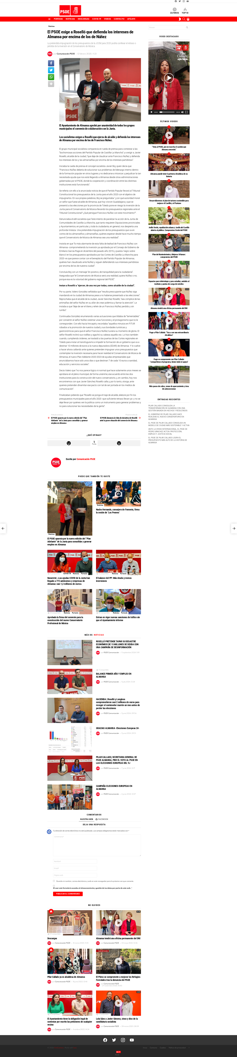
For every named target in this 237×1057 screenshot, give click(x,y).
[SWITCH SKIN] (179, 19)
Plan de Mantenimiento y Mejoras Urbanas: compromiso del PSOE (169, 255)
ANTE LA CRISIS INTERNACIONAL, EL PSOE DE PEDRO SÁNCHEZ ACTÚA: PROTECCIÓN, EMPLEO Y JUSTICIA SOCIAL (167, 431)
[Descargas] (69, 922)
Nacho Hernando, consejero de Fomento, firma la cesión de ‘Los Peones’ (117, 511)
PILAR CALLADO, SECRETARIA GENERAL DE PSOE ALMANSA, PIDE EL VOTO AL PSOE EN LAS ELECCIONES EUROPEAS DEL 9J (117, 760)
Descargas (83, 19)
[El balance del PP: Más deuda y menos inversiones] (118, 562)
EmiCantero (59, 1048)
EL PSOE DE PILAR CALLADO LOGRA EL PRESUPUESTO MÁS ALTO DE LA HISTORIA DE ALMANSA (167, 440)
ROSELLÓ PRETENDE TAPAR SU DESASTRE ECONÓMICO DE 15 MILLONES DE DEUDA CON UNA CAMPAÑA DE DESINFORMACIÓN (117, 644)
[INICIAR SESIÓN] (188, 19)
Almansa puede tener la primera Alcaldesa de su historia (169, 175)
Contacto (119, 19)
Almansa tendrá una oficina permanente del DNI (118, 938)
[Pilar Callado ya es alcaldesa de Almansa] (69, 961)
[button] (169, 78)
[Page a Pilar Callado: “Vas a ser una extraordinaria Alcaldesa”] (169, 321)
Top (51, 911)
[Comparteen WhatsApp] (51, 77)
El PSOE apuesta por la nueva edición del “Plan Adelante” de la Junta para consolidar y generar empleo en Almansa (69, 541)
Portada (58, 19)
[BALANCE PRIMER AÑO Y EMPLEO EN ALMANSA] (69, 681)
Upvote (68, 443)
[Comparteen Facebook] (51, 63)
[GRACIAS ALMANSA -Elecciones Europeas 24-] (69, 739)
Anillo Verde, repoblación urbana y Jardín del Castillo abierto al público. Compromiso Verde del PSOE (169, 228)
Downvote (119, 443)
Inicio (145, 1048)
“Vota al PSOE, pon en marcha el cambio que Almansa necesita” (169, 148)
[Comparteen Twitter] (51, 70)
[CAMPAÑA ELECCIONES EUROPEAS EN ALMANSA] (69, 797)
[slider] (167, 112)
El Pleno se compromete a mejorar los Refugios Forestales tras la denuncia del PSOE (118, 978)
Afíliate (131, 19)
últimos (174, 13)
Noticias (70, 19)
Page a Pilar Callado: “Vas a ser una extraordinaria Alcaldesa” (169, 333)
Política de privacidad (177, 1048)
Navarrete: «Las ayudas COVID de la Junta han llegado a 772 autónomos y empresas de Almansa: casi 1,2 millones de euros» (68, 581)
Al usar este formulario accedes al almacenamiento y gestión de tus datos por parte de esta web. (92, 888)
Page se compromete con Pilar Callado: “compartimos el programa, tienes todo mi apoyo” (169, 360)
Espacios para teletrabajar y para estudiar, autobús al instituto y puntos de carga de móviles (169, 282)
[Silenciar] (182, 112)
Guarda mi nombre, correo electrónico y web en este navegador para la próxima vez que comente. (95, 881)
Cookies (163, 1048)
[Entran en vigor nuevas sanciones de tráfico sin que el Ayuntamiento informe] (118, 601)
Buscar (187, 28)
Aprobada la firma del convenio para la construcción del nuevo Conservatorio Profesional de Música (65, 620)
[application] (169, 78)
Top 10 (185, 13)
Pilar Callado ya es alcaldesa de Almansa (66, 976)
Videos (107, 19)
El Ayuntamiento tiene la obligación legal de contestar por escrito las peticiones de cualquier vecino (69, 1021)
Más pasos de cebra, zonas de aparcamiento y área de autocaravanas (169, 387)
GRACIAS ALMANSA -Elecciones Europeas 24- (117, 728)
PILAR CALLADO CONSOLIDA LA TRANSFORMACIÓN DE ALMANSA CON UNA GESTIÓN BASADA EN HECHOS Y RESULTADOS (167, 408)
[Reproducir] (151, 112)
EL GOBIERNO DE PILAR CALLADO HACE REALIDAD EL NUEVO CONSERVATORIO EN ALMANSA (166, 416)
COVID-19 (96, 19)
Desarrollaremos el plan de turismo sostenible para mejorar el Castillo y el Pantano (169, 201)
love (75, 1048)
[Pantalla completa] (186, 112)
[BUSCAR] (183, 19)
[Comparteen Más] (51, 84)
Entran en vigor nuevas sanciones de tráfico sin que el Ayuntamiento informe (118, 619)
